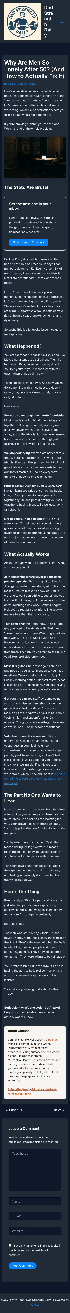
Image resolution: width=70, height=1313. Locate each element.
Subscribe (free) (19, 1089)
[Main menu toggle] (62, 22)
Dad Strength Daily (48, 21)
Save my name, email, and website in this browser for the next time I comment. (35, 1250)
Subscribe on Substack (28, 242)
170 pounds (50, 1039)
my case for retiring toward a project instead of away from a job (34, 778)
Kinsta (35, 1304)
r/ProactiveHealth (19, 1093)
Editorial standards (44, 1089)
